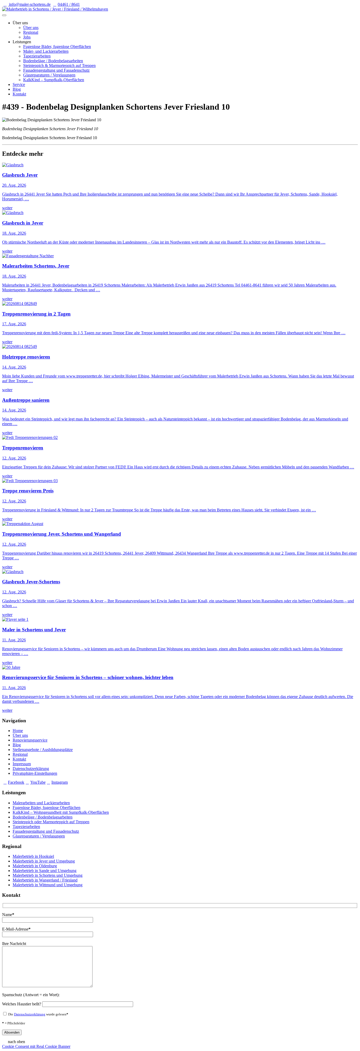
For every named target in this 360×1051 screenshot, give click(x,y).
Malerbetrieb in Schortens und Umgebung (47, 875)
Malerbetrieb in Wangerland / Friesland (45, 880)
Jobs (27, 37)
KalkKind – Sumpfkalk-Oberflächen (53, 80)
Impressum (22, 764)
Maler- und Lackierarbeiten (46, 51)
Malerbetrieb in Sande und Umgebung (44, 870)
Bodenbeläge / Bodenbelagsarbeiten (53, 61)
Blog (17, 89)
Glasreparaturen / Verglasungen (49, 75)
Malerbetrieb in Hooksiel (33, 856)
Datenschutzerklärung (31, 768)
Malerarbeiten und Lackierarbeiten (41, 803)
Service (19, 84)
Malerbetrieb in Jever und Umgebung (44, 861)
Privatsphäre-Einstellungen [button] (35, 773)
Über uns (30, 27)
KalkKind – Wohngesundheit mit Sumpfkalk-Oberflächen (61, 812)
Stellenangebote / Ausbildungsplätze (43, 749)
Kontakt (19, 94)
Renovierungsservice (30, 740)
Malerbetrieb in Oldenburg (35, 866)
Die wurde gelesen (37, 1014)
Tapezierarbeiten (37, 56)
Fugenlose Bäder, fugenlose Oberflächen (57, 46)
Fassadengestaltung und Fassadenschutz (56, 70)
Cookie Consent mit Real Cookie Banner (36, 1046)
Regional (30, 32)
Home (18, 730)
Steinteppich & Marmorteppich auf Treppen (59, 65)
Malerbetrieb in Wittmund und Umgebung (47, 885)
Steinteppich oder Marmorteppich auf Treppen (51, 822)
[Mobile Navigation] (4, 15)
